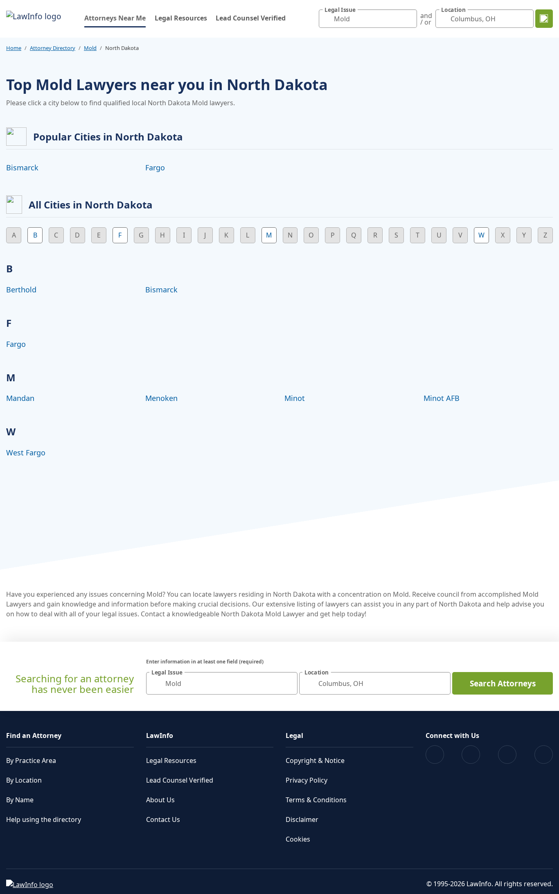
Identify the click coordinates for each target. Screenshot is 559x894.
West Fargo (25, 452)
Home (13, 48)
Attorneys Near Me (115, 18)
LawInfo (159, 735)
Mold (90, 48)
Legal (294, 735)
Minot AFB (442, 398)
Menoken (161, 398)
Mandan (20, 398)
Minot (294, 398)
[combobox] (368, 18)
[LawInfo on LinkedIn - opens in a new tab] (543, 754)
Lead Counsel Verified (251, 18)
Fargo (155, 167)
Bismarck (22, 167)
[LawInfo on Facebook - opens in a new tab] (435, 754)
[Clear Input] (409, 19)
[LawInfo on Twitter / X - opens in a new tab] (471, 754)
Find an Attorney (33, 735)
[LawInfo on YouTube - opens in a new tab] (507, 754)
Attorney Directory (52, 48)
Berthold (21, 289)
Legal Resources (181, 18)
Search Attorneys (503, 683)
